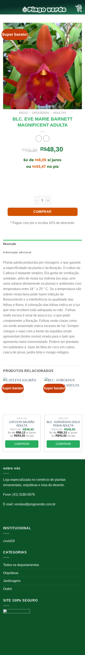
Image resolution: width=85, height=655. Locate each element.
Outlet (7, 589)
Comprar (42, 211)
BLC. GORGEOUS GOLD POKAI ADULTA (63, 423)
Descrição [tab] (9, 243)
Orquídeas (10, 573)
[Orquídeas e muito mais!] (42, 9)
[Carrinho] (78, 8)
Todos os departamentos (21, 565)
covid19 (9, 541)
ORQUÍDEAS (40, 112)
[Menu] (5, 8)
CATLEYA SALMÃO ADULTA (21, 423)
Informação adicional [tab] (17, 252)
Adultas (59, 112)
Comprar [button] (22, 443)
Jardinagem (11, 581)
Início (23, 112)
